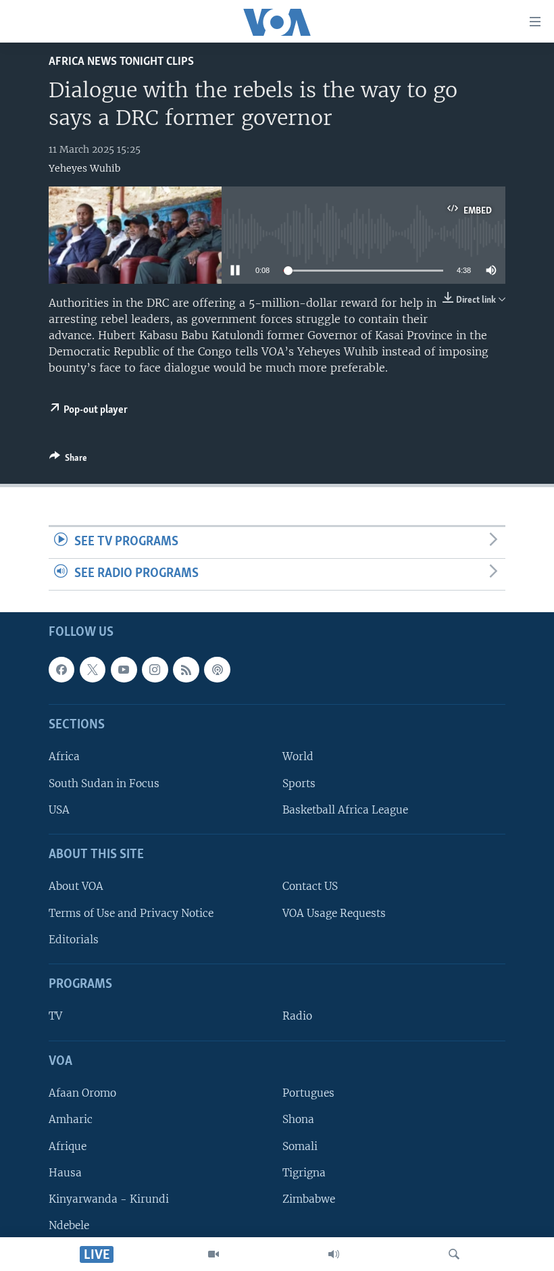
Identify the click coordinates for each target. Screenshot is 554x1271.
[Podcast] (217, 669)
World (297, 756)
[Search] (454, 1254)
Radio (297, 1016)
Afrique (67, 1145)
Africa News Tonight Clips (121, 62)
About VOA (76, 886)
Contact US (310, 886)
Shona (298, 1119)
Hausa (65, 1172)
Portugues (308, 1093)
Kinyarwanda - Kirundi (109, 1199)
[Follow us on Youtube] (123, 669)
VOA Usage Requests (334, 912)
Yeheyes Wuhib (84, 168)
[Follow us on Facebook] (61, 669)
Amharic (71, 1119)
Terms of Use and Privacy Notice (131, 912)
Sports (299, 782)
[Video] (213, 1254)
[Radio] (333, 1254)
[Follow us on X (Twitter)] (92, 669)
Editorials (74, 939)
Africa (64, 756)
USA (59, 809)
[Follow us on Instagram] (155, 669)
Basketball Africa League (345, 809)
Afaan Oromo (82, 1093)
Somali (300, 1145)
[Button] (68, 460)
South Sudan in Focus (104, 782)
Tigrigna (304, 1172)
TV (55, 1016)
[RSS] (186, 669)
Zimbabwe (308, 1199)
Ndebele (69, 1225)
